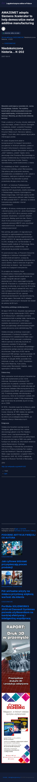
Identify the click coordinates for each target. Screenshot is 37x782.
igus (5, 473)
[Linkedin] (8, 87)
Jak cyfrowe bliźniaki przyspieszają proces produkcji (14, 564)
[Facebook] (3, 66)
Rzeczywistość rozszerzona (12, 586)
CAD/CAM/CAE (18, 37)
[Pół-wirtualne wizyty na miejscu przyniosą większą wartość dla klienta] (12, 584)
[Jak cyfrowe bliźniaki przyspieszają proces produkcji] (12, 554)
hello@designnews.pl (14, 777)
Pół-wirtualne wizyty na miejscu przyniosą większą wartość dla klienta (17, 594)
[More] (12, 87)
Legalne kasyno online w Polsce (19, 3)
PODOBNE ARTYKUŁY (14, 534)
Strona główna (7, 37)
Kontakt (5, 777)
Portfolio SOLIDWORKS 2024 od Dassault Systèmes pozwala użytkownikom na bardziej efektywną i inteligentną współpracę (18, 612)
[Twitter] (8, 76)
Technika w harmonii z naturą (24, 531)
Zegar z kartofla (20, 529)
